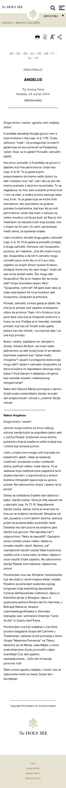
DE (18, 53)
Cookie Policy (33, 773)
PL (30, 58)
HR (46, 53)
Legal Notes (33, 768)
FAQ (33, 763)
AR (11, 53)
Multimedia (33, 100)
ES (32, 53)
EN (25, 53)
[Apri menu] (61, 8)
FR (39, 53)
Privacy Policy (33, 778)
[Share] (60, 38)
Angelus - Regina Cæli (17, 22)
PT (37, 58)
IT (53, 53)
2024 (37, 22)
